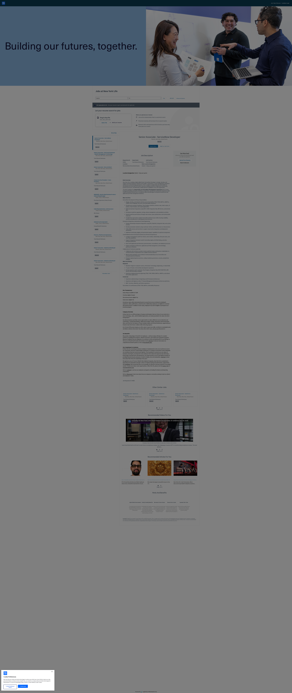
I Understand (23, 686)
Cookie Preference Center (10, 687)
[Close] (52, 671)
